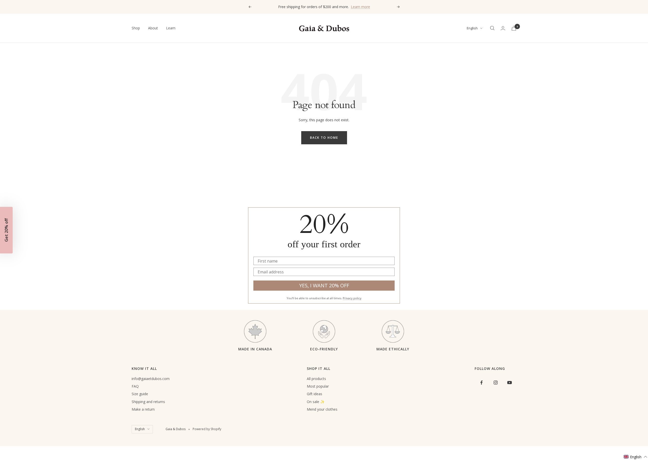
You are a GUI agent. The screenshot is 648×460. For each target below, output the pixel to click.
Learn (170, 28)
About (153, 28)
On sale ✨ (316, 401)
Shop (136, 28)
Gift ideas (314, 393)
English (472, 28)
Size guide (140, 393)
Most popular (318, 386)
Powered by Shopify (207, 429)
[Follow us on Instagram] (495, 383)
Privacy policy (352, 298)
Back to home (324, 137)
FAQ (135, 386)
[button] (635, 457)
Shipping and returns (148, 401)
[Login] (503, 28)
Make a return (143, 409)
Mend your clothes (322, 409)
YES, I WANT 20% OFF (324, 285)
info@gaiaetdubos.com (151, 378)
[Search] (492, 28)
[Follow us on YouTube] (509, 383)
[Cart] (513, 28)
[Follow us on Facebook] (482, 383)
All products (316, 378)
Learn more (360, 6)
